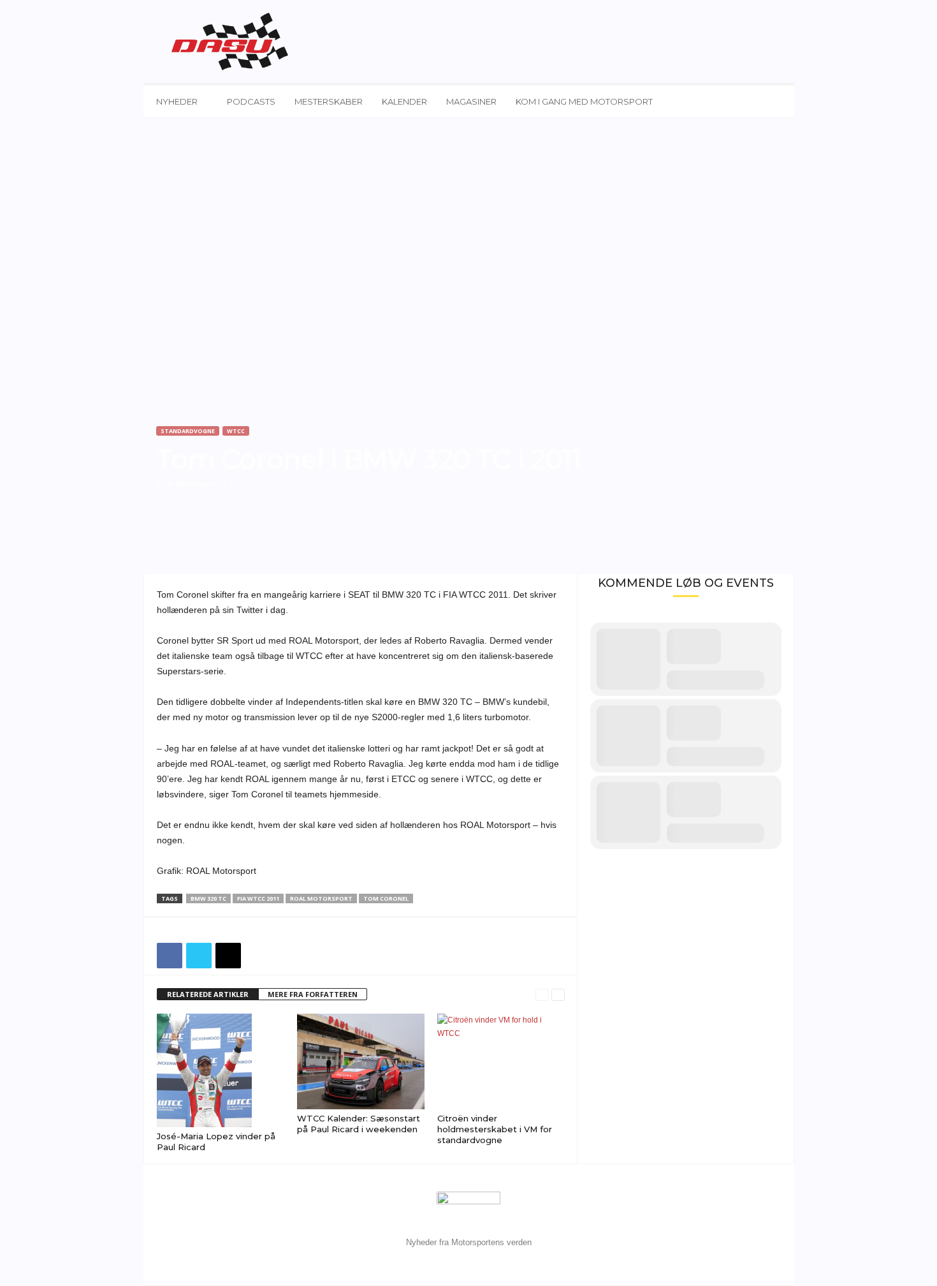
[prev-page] (542, 994)
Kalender (404, 101)
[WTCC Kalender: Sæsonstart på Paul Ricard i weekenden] (361, 1061)
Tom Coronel (386, 898)
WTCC (236, 431)
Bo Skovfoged (190, 484)
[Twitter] (199, 955)
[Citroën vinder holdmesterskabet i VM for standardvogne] (501, 1061)
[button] (775, 101)
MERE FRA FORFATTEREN (313, 994)
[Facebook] (169, 955)
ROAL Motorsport (321, 898)
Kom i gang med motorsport (584, 101)
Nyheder (177, 101)
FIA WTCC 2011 (258, 898)
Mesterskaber (328, 101)
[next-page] (558, 994)
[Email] (228, 955)
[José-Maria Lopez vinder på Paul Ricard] (220, 1070)
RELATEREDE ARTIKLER (208, 994)
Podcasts (251, 101)
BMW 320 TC (208, 898)
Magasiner (471, 101)
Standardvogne (188, 431)
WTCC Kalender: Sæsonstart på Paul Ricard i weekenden (358, 1123)
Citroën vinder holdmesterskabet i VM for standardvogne (494, 1129)
